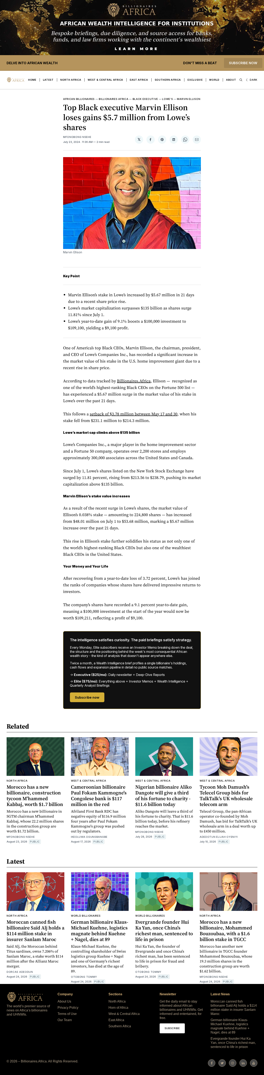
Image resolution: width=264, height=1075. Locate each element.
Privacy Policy (68, 1007)
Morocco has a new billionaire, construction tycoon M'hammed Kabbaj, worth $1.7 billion (35, 795)
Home (32, 79)
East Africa (139, 79)
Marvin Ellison (188, 99)
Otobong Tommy (84, 976)
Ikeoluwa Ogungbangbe (89, 836)
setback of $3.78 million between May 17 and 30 (133, 414)
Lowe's (167, 99)
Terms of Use (67, 1014)
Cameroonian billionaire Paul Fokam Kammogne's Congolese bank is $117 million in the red (99, 795)
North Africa (70, 79)
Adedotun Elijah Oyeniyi (219, 836)
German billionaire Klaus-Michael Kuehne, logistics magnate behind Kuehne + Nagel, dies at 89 (99, 931)
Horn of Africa (118, 1007)
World (214, 79)
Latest (48, 79)
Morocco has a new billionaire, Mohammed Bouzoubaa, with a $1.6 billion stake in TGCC (226, 931)
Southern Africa (168, 79)
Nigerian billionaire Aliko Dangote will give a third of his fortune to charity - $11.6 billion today (163, 795)
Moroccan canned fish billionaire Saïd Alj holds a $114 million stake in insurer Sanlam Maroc (35, 931)
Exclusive (195, 79)
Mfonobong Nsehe (77, 137)
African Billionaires (79, 99)
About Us (64, 1001)
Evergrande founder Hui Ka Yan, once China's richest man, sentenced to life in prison (164, 931)
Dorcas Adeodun (20, 971)
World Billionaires (86, 915)
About (231, 79)
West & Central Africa (105, 79)
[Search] (241, 80)
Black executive (145, 99)
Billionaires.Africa (134, 381)
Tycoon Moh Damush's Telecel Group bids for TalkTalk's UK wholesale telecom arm (226, 795)
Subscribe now (243, 63)
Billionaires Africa (113, 99)
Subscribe (172, 1028)
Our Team (65, 1020)
